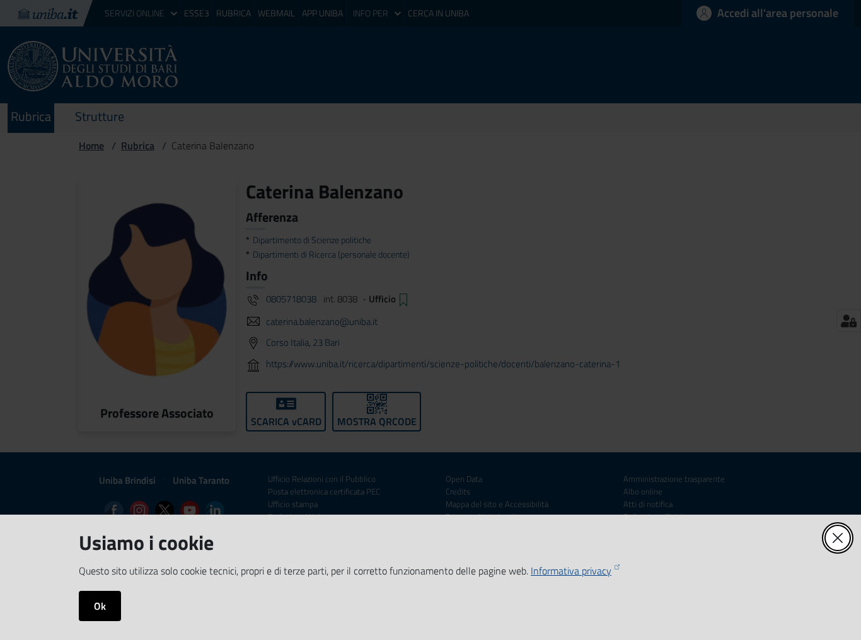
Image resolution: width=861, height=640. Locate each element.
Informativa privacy (571, 571)
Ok (100, 606)
